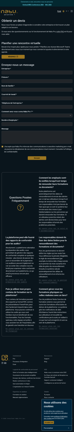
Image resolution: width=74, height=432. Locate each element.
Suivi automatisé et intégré (21, 384)
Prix (14, 359)
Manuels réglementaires (20, 397)
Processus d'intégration (20, 361)
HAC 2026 (48, 5)
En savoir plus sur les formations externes (49, 327)
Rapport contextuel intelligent (53, 380)
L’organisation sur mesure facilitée (23, 387)
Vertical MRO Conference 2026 (33, 5)
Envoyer (37, 158)
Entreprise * (6, 69)
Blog (45, 361)
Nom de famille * (8, 86)
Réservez (12, 57)
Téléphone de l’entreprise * (12, 103)
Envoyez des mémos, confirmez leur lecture (26, 378)
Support (46, 359)
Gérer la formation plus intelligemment (25, 372)
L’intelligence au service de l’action (55, 383)
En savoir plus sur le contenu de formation (20, 330)
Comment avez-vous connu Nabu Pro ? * (17, 112)
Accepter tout (49, 422)
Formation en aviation (19, 395)
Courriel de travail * (9, 94)
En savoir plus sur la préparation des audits (16, 281)
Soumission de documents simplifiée (24, 375)
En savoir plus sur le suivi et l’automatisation (53, 230)
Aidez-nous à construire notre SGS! (55, 372)
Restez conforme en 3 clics (21, 381)
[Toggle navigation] (71, 11)
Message (5, 129)
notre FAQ (60, 32)
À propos (47, 395)
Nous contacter (49, 397)
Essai (59, 11)
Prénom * (5, 77)
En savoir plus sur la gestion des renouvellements (53, 281)
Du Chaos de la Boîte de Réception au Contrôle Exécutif (56, 376)
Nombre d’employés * (10, 120)
